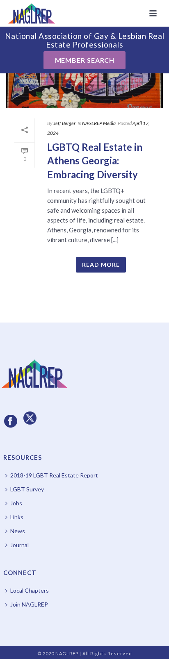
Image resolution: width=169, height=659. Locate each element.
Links (16, 517)
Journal (19, 544)
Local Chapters (29, 590)
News (17, 530)
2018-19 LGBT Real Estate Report (54, 475)
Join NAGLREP (29, 604)
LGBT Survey (27, 489)
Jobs (16, 503)
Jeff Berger (64, 123)
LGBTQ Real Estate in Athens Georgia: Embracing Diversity (94, 161)
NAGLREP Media (99, 123)
